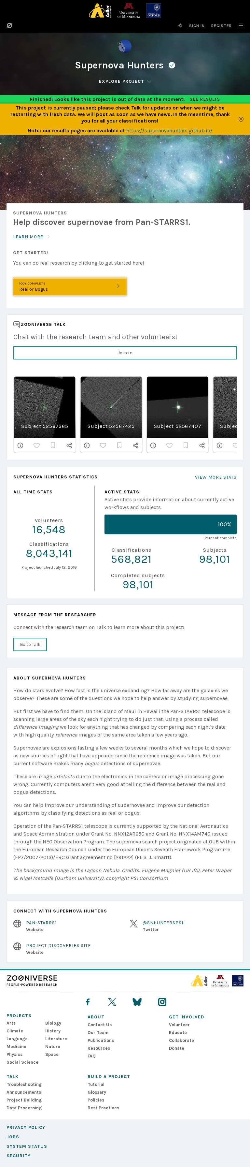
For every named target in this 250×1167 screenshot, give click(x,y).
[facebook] (88, 1002)
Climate (15, 1031)
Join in (125, 353)
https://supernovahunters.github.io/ (169, 130)
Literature (56, 1039)
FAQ (92, 1056)
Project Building (24, 1100)
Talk (13, 1076)
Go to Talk (30, 644)
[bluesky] (137, 1002)
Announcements (24, 1092)
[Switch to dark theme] (180, 25)
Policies (96, 1100)
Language (17, 1039)
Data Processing (24, 1108)
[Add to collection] (53, 445)
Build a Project (109, 1076)
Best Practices (103, 1108)
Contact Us (100, 1025)
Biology (53, 1023)
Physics (14, 1054)
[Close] (241, 119)
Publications (101, 1040)
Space (52, 1054)
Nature (52, 1046)
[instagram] (162, 1002)
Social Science (22, 1062)
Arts (11, 1023)
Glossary (97, 1092)
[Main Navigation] (237, 25)
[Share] (69, 445)
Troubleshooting (24, 1084)
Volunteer (179, 1025)
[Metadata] (20, 445)
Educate (178, 1032)
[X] (112, 1002)
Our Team (98, 1032)
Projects (19, 1015)
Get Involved (186, 1017)
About (96, 1017)
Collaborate (181, 1040)
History (53, 1031)
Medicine (16, 1046)
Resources (99, 1048)
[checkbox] (36, 445)
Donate (176, 1048)
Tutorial (96, 1084)
